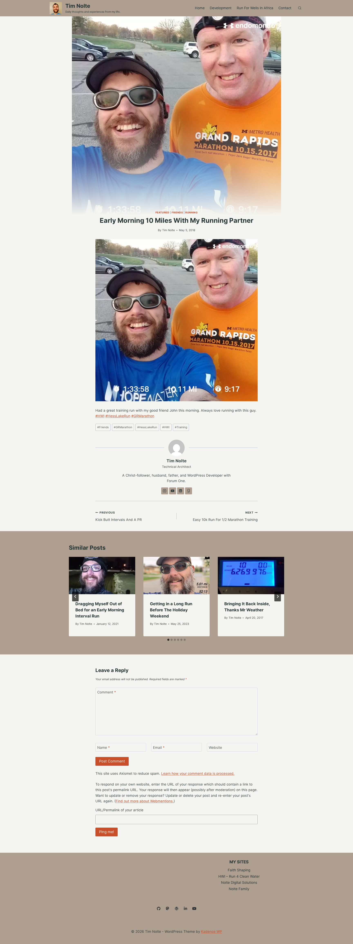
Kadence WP (211, 932)
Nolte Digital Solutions (239, 882)
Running (191, 212)
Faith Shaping (239, 870)
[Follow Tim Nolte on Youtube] (172, 490)
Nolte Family (239, 889)
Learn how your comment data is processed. (198, 773)
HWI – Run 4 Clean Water (239, 876)
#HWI (99, 416)
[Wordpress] (176, 908)
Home (200, 8)
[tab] (168, 640)
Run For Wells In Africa (255, 8)
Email (159, 748)
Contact (284, 8)
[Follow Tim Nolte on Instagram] (164, 490)
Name (103, 748)
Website (215, 748)
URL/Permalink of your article (119, 810)
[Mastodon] (167, 908)
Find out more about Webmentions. (145, 801)
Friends (177, 212)
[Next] (277, 596)
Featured (162, 212)
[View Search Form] (299, 8)
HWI (166, 427)
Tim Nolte (168, 230)
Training (181, 427)
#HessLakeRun (117, 416)
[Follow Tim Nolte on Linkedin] (180, 490)
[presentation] (102, 575)
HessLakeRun (147, 427)
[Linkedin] (185, 908)
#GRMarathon (142, 416)
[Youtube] (194, 908)
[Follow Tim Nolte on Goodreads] (188, 490)
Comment (106, 692)
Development (220, 8)
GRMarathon (123, 427)
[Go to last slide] (75, 596)
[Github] (158, 908)
